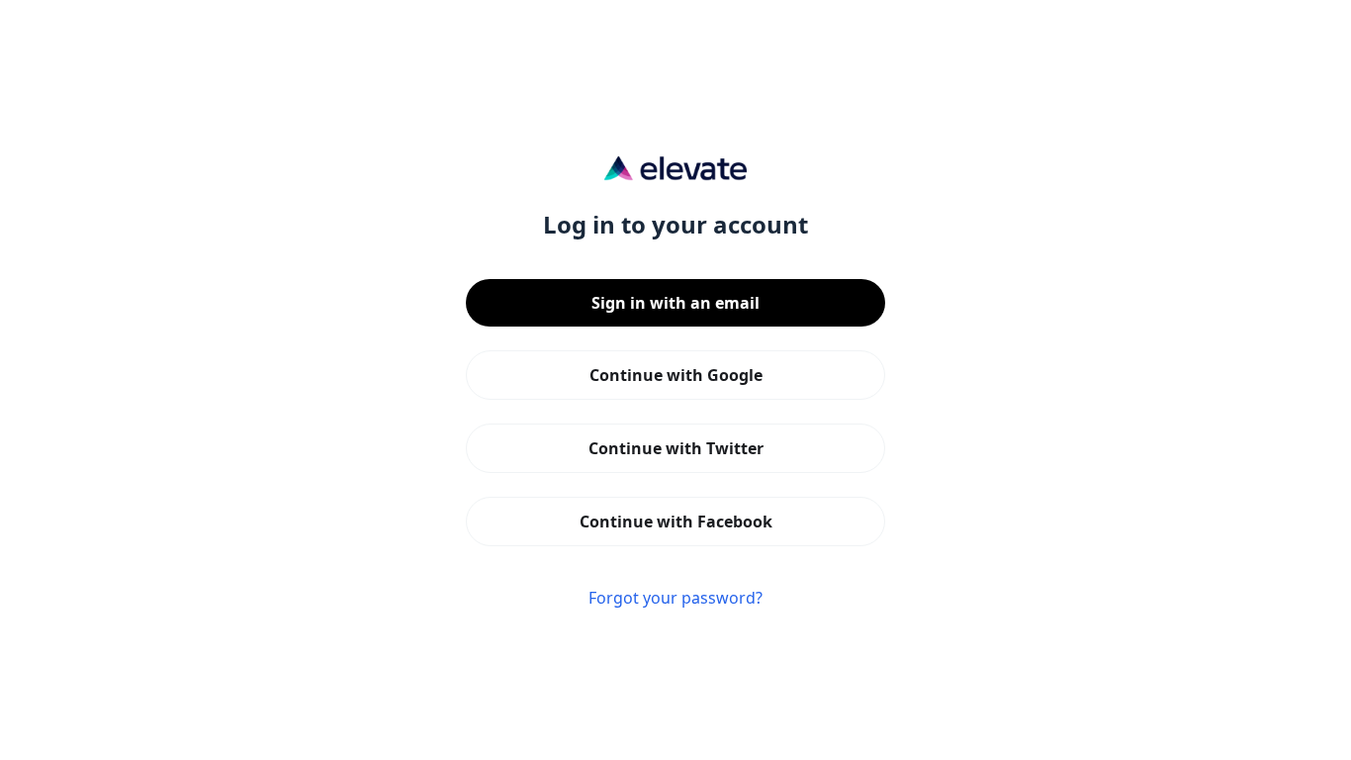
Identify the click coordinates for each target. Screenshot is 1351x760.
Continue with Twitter (676, 448)
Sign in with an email (675, 303)
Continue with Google (676, 375)
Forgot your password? (675, 598)
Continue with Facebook (676, 521)
